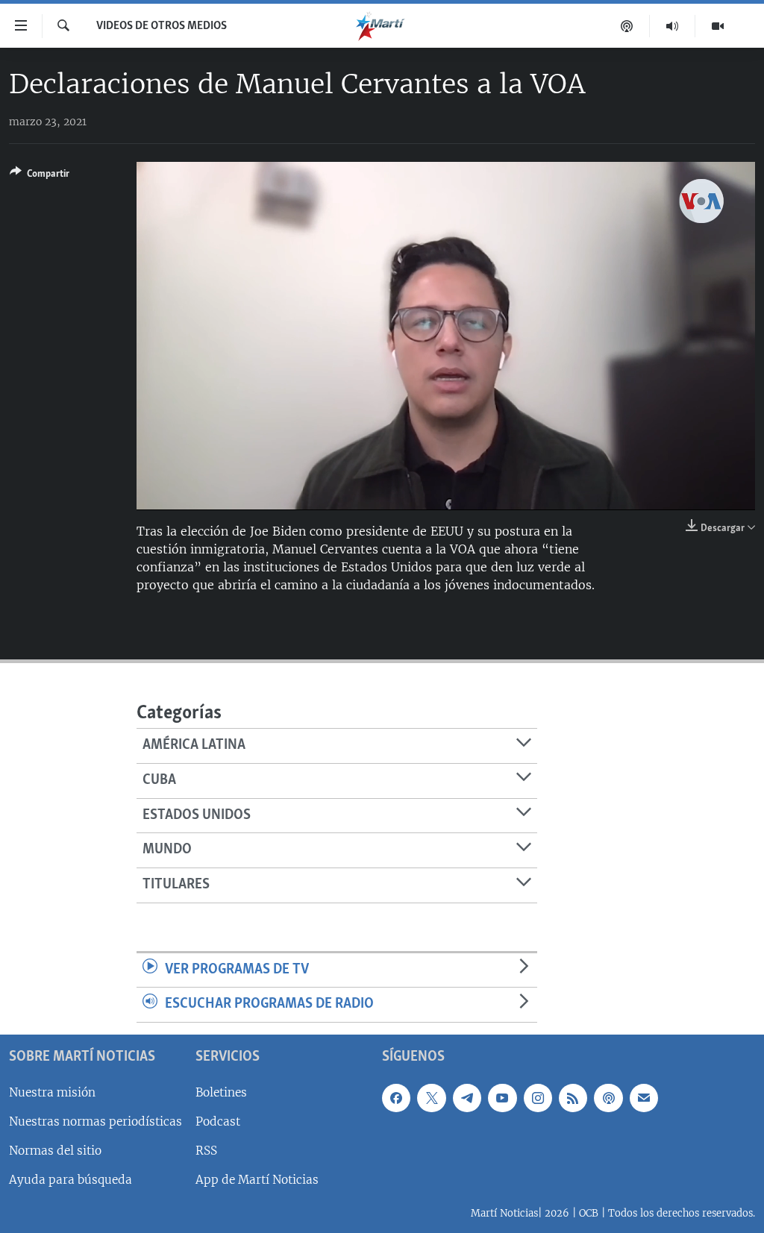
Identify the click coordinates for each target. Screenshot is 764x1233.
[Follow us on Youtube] (502, 1098)
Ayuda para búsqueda (70, 1180)
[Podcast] (627, 26)
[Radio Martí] (672, 26)
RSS (206, 1150)
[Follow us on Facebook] (396, 1098)
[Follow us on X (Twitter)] (431, 1098)
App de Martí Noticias (257, 1180)
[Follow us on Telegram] (467, 1098)
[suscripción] (644, 1098)
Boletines (221, 1092)
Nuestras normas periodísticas (95, 1121)
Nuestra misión (52, 1092)
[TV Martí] (717, 26)
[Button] (39, 176)
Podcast (217, 1121)
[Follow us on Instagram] (538, 1098)
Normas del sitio (55, 1150)
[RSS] (573, 1098)
